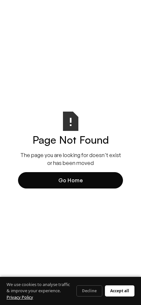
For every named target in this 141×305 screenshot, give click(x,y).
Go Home (70, 180)
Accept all (119, 291)
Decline (89, 291)
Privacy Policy (20, 297)
